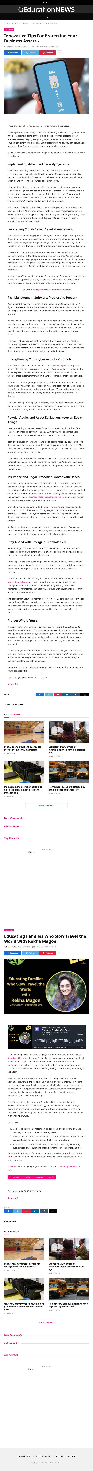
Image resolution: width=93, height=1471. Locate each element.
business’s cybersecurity (62, 365)
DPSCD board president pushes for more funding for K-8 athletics (22, 748)
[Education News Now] (46, 9)
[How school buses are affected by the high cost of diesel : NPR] (69, 772)
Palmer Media (11, 947)
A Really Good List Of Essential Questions (51, 289)
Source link (13, 684)
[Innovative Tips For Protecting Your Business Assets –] (46, 86)
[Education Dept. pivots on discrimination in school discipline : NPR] (69, 732)
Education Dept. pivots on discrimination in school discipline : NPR (67, 749)
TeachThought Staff (13, 46)
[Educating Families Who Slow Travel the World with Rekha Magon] (46, 986)
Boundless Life (15, 1058)
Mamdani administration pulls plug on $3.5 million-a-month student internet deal (23, 789)
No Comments (43, 46)
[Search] (46, 16)
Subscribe (12, 1166)
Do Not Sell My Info (42, 1456)
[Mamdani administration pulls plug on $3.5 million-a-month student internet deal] (24, 772)
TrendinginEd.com (68, 1166)
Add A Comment (46, 806)
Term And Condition (65, 1456)
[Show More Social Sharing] (59, 52)
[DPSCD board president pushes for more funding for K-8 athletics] (24, 732)
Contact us (24, 1456)
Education (9, 30)
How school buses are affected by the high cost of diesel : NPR (67, 788)
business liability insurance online (45, 497)
